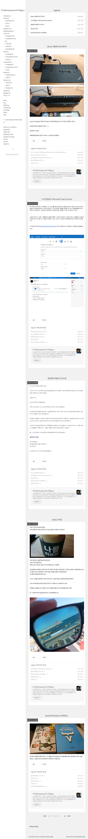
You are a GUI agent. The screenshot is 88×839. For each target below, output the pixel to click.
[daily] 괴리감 (34, 28)
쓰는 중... (6, 95)
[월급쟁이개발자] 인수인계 (37, 24)
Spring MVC (6, 129)
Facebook (42, 836)
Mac (8, 85)
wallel (83, 836)
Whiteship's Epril (8, 134)
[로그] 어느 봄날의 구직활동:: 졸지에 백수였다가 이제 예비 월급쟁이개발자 (48, 152)
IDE (7, 26)
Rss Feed (31, 836)
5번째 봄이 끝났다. (35, 483)
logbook (6, 93)
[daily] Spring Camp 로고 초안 (38, 155)
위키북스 (5, 139)
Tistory (73, 836)
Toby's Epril (6, 132)
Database (7, 28)
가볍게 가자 (33, 679)
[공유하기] (36, 141)
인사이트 (5, 141)
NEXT (68, 816)
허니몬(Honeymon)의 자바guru (13, 10)
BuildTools (10, 20)
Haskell (6, 72)
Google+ (51, 836)
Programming (8, 31)
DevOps (6, 90)
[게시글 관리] (38, 141)
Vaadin (9, 46)
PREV (44, 816)
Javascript (7, 62)
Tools (6, 18)
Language (10, 36)
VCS (8, 23)
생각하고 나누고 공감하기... (10, 127)
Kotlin (6, 51)
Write (4, 115)
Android (6, 16)
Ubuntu (9, 82)
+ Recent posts (33, 826)
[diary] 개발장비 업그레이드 (38, 16)
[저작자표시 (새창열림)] (48, 141)
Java (6, 33)
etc (7, 70)
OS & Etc (7, 80)
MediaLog (6, 105)
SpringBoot (10, 49)
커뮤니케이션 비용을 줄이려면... (38, 786)
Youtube (47, 836)
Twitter (37, 836)
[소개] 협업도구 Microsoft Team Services (41, 20)
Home (5, 100)
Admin (5, 112)
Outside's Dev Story (8, 137)
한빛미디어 (6, 144)
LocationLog (6, 107)
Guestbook (6, 110)
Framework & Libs (12, 56)
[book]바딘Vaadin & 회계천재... (39, 32)
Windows (9, 88)
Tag (4, 103)
